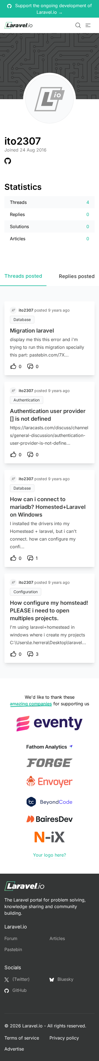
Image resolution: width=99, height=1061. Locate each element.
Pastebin (13, 949)
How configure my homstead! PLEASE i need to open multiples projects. (49, 611)
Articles (57, 938)
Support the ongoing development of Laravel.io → (53, 9)
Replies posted (77, 276)
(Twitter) (20, 979)
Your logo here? (49, 855)
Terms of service (21, 1038)
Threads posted (23, 276)
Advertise (14, 1049)
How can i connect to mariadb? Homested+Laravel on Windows (48, 507)
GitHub (19, 990)
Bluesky (64, 979)
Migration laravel (32, 330)
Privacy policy (64, 1038)
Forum (10, 938)
